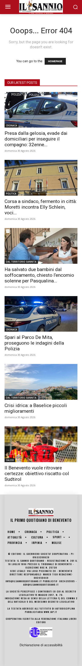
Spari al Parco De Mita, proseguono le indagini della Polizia (34, 343)
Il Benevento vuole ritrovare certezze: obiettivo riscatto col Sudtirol (37, 473)
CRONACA (11, 125)
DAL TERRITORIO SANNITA (21, 261)
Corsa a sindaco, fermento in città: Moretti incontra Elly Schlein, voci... (41, 207)
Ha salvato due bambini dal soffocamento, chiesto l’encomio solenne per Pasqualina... (39, 275)
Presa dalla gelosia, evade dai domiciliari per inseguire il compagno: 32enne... (36, 139)
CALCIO (10, 460)
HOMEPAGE (55, 61)
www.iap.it (50, 612)
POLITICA (11, 193)
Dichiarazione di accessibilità (41, 645)
